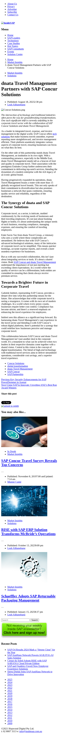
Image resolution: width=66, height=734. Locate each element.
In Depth (11, 451)
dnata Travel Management (20, 369)
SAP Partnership (15, 374)
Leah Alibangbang (16, 104)
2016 (9, 704)
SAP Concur (13, 371)
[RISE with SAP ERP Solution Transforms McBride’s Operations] (24, 515)
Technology (13, 40)
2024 (9, 682)
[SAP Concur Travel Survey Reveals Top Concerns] (24, 446)
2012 (9, 715)
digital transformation (17, 366)
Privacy (11, 6)
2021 (9, 690)
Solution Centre (15, 54)
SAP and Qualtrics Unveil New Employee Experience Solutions (27, 667)
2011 (9, 718)
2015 (9, 707)
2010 (9, 720)
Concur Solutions (15, 363)
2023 (9, 685)
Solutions (11, 75)
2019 (9, 696)
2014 (9, 709)
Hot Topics (12, 46)
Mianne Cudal (14, 482)
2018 (9, 698)
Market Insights (14, 73)
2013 (9, 712)
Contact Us (12, 14)
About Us (12, 3)
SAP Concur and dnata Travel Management (35, 262)
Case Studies (13, 43)
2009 (9, 723)
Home (10, 35)
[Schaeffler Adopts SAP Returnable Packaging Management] (24, 581)
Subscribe (12, 12)
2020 (9, 693)
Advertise (12, 9)
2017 (9, 701)
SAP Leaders (13, 38)
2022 (9, 687)
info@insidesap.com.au (30, 731)
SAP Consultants (15, 49)
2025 (9, 679)
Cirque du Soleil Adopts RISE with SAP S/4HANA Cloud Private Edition (27, 662)
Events (10, 51)
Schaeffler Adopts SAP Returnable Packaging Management (28, 598)
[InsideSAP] (8, 23)
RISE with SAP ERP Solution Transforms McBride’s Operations (28, 532)
